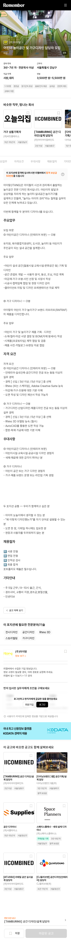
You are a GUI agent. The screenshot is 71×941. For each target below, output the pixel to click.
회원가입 (29, 704)
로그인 (42, 704)
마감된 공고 (46, 933)
